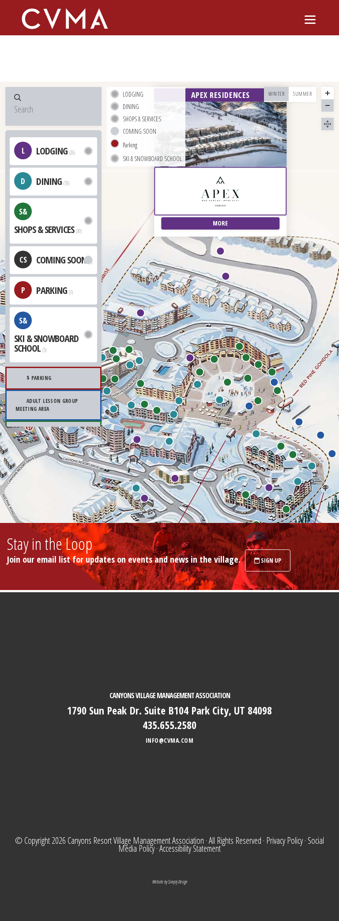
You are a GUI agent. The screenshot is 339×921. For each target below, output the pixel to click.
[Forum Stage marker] (247, 378)
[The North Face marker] (214, 359)
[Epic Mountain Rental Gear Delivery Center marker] (140, 383)
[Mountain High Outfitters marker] (113, 350)
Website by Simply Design (169, 882)
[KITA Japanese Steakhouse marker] (107, 391)
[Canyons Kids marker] (293, 454)
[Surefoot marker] (280, 446)
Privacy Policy (284, 840)
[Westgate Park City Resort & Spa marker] (136, 439)
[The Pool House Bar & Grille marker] (102, 357)
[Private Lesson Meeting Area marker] (332, 453)
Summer (302, 94)
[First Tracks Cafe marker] (297, 481)
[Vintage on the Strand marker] (225, 276)
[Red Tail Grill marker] (311, 466)
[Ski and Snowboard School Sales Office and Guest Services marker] (274, 382)
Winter (276, 94)
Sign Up (270, 560)
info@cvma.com (170, 740)
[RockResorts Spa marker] (245, 494)
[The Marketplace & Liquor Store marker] (113, 409)
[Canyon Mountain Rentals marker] (258, 364)
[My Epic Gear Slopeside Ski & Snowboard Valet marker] (277, 390)
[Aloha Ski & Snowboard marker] (144, 404)
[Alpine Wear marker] (103, 378)
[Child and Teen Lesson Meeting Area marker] (299, 421)
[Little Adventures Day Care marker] (286, 509)
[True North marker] (115, 379)
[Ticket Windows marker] (258, 400)
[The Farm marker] (256, 433)
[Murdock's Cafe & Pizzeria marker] (197, 384)
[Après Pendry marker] (129, 365)
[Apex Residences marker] (220, 251)
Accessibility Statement (190, 848)
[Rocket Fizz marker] (199, 372)
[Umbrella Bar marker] (219, 399)
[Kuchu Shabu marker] (178, 400)
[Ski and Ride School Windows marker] (249, 406)
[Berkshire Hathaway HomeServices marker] (129, 349)
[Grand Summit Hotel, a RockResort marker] (269, 487)
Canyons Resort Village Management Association (136, 840)
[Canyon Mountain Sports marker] (246, 357)
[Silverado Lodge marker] (144, 498)
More (220, 223)
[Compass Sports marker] (116, 358)
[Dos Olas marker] (139, 360)
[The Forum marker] (227, 382)
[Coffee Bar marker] (169, 441)
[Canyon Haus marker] (174, 478)
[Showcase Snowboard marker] (239, 346)
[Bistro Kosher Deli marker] (136, 488)
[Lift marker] (140, 312)
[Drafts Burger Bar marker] (174, 414)
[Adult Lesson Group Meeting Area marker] (320, 435)
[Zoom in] (327, 93)
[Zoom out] (327, 105)
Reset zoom (327, 124)
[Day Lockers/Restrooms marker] (271, 372)
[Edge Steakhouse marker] (131, 405)
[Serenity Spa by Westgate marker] (156, 410)
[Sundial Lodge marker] (189, 357)
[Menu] (310, 19)
